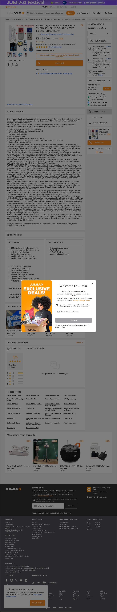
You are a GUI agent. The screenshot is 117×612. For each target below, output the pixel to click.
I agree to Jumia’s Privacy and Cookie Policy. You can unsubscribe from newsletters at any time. (74, 306)
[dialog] (58, 306)
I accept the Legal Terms (81, 300)
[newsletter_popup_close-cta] (92, 283)
